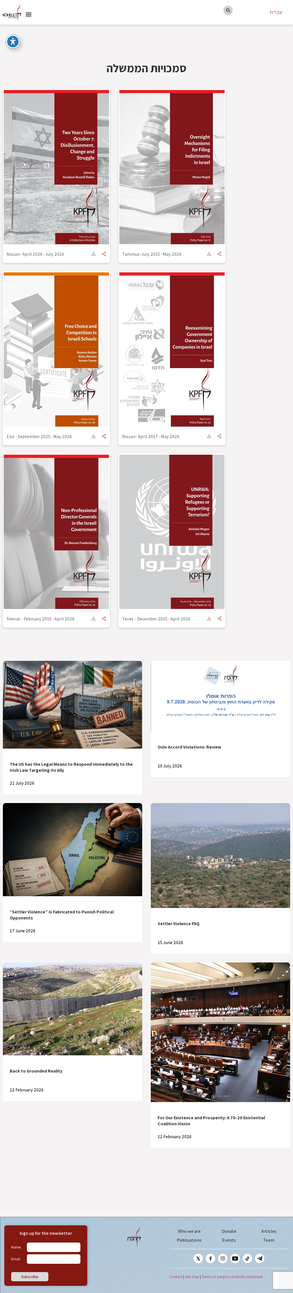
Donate (229, 1231)
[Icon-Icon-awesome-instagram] (222, 1258)
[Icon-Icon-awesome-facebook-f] (210, 1258)
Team (268, 1240)
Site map (192, 1276)
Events (229, 1240)
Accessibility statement (244, 1276)
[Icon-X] (198, 1258)
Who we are (189, 1231)
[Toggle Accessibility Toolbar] (13, 41)
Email (15, 1258)
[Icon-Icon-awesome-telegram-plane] (259, 1258)
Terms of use (212, 1276)
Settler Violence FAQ (178, 924)
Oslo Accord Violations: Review (189, 747)
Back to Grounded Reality (36, 1071)
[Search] (228, 10)
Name (16, 1247)
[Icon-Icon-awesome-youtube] (235, 1258)
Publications (189, 1240)
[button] (28, 14)
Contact (175, 1276)
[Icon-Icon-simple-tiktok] (247, 1258)
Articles (268, 1231)
